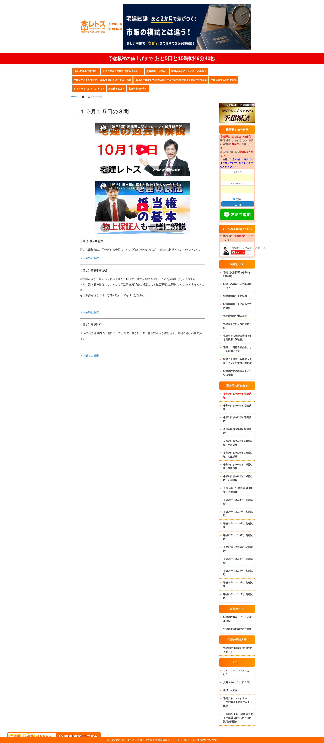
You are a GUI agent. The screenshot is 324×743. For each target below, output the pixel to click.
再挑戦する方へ (116, 88)
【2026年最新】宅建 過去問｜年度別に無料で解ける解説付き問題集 (171, 79)
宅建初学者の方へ (137, 88)
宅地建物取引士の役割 (235, 315)
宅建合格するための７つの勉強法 (189, 71)
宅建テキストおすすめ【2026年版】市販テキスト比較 (102, 79)
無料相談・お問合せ (157, 71)
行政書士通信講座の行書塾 (237, 629)
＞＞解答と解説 (89, 258)
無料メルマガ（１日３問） (237, 682)
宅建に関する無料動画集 (224, 79)
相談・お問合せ (231, 690)
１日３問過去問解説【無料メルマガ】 (122, 71)
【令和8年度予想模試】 (86, 71)
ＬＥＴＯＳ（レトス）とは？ (89, 88)
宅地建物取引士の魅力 (235, 296)
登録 (238, 199)
